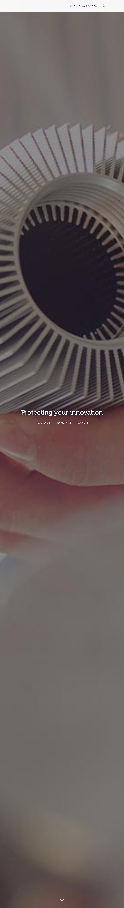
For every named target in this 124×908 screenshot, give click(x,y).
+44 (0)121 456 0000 (87, 5)
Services (42, 423)
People (81, 423)
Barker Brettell (27, 6)
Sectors (62, 423)
